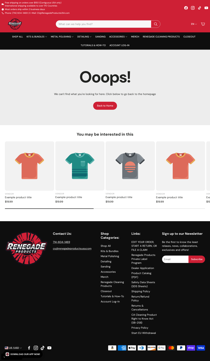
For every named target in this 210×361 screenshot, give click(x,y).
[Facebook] (186, 8)
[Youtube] (49, 348)
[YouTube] (206, 8)
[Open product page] (29, 166)
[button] (108, 24)
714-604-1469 (61, 242)
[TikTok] (199, 8)
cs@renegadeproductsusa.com (72, 248)
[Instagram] (193, 8)
